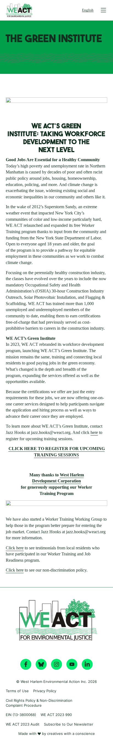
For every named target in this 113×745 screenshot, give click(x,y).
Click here (15, 548)
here (94, 432)
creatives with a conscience (71, 733)
